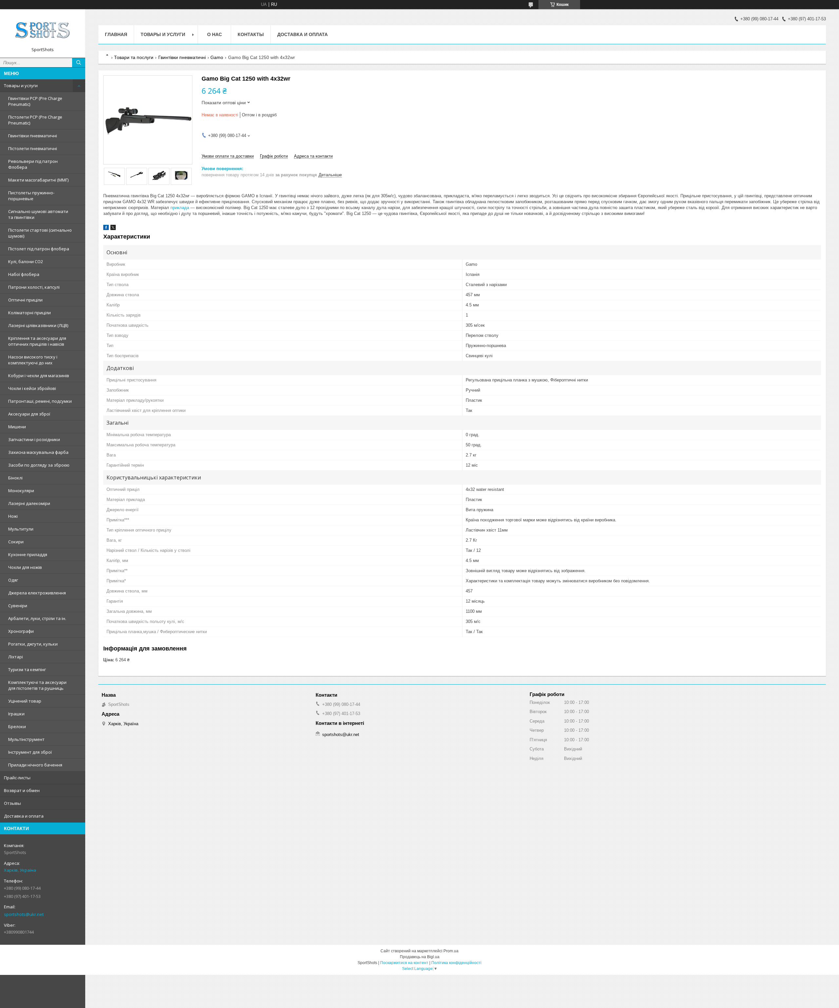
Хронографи (21, 631)
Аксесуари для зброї (29, 414)
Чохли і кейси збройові (32, 388)
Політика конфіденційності (456, 962)
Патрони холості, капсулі (34, 287)
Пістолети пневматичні (32, 148)
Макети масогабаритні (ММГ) (38, 180)
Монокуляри (21, 491)
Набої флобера (23, 274)
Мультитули (20, 529)
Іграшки (16, 714)
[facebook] (106, 228)
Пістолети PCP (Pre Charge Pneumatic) (35, 120)
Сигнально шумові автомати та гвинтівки (38, 214)
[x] (113, 228)
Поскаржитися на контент (404, 962)
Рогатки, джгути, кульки (33, 644)
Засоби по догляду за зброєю (38, 465)
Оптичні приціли (25, 300)
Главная (116, 34)
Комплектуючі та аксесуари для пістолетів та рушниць (37, 685)
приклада (179, 207)
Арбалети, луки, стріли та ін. (37, 618)
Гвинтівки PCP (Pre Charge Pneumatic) (35, 101)
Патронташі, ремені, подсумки (40, 401)
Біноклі (15, 478)
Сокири (16, 542)
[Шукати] (78, 63)
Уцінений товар (24, 701)
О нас (214, 34)
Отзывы (12, 803)
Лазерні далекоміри (29, 503)
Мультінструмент (26, 739)
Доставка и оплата (24, 816)
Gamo (216, 57)
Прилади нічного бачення (35, 765)
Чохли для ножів (25, 567)
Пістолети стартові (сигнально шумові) (40, 233)
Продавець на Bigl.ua (419, 957)
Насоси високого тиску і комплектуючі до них (32, 360)
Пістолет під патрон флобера (38, 249)
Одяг (13, 580)
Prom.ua (451, 951)
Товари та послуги (133, 57)
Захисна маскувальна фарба (38, 452)
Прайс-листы (17, 778)
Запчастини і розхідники (34, 439)
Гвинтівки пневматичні (32, 136)
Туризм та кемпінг (27, 669)
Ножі (13, 516)
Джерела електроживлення (37, 593)
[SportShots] (42, 30)
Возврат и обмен (22, 790)
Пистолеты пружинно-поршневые (31, 196)
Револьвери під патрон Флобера (33, 164)
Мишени (17, 427)
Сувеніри (17, 606)
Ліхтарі (15, 657)
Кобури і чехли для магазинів (38, 375)
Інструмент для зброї (30, 752)
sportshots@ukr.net (24, 914)
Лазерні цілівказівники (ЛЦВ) (38, 325)
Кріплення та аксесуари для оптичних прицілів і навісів (37, 341)
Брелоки (17, 726)
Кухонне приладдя (27, 554)
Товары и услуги (21, 85)
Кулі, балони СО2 (25, 261)
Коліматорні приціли (29, 313)
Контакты (251, 34)
